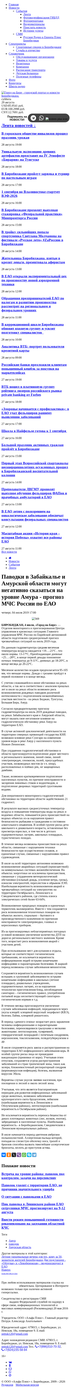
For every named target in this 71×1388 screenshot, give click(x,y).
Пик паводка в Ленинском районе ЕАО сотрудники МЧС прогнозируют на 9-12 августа (33, 1208)
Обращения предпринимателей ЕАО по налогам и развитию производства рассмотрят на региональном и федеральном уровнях (32, 304)
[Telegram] (34, 1155)
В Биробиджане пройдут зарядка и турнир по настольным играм (35, 176)
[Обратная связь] (10, 1368)
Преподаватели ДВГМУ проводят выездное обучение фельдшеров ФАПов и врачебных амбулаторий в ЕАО (34, 493)
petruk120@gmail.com (14, 1333)
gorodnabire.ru (9, 1285)
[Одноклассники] (9, 1155)
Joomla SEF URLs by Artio (9, 1273)
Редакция (7, 1384)
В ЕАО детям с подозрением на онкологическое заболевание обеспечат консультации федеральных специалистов (34, 515)
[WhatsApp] (24, 1155)
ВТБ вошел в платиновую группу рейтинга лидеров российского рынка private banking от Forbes (31, 391)
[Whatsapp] (10, 1372)
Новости (14, 561)
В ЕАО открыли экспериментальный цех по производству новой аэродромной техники (34, 280)
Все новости (9, 551)
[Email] (10, 1375)
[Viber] (19, 1155)
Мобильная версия (27, 1384)
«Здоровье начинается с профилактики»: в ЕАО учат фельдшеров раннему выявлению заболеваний (35, 413)
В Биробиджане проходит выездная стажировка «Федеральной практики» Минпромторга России (31, 214)
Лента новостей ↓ (18, 125)
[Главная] (10, 557)
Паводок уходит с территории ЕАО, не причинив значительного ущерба (31, 1187)
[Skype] (29, 1155)
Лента (12, 567)
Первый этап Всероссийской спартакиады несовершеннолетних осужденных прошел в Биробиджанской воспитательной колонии (34, 469)
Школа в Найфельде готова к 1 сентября (34, 431)
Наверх (6, 1269)
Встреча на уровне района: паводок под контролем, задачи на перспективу (32, 1176)
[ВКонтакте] (3, 1155)
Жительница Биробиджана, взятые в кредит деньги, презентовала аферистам (33, 260)
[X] (14, 1155)
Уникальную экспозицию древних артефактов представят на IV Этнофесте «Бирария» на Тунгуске (33, 155)
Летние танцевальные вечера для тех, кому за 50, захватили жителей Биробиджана (31, 1258)
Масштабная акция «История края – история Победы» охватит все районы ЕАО (31, 537)
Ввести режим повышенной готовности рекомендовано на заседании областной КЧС (32, 1223)
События (14, 564)
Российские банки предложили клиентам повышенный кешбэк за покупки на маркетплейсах (34, 369)
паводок (14, 1243)
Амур (12, 1240)
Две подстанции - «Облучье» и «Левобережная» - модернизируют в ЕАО (33, 1263)
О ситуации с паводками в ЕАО (26, 1197)
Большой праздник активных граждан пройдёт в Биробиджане (32, 447)
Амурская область (20, 1247)
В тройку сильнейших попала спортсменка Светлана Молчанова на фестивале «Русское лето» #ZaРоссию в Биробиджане (32, 238)
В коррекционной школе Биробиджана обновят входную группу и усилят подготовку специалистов (32, 328)
